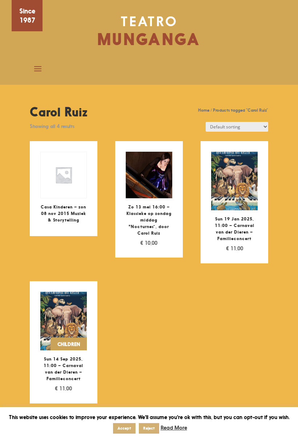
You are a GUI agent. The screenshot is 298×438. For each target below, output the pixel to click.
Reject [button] (149, 428)
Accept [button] (124, 428)
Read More (174, 427)
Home (203, 110)
